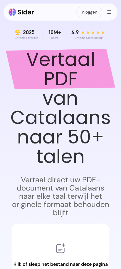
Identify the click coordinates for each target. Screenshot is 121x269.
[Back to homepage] (21, 12)
